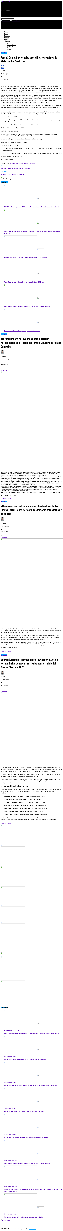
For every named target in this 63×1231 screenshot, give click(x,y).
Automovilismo (11, 45)
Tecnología (10, 48)
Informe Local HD (9, 6)
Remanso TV (7, 4)
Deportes (6, 40)
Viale (34, 163)
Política (6, 34)
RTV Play (6, 7)
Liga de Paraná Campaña (25, 163)
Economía (10, 46)
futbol (16, 163)
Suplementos (7, 42)
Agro (8, 43)
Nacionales (6, 38)
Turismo (9, 49)
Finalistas (12, 163)
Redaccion (4, 370)
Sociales (6, 32)
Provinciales (7, 36)
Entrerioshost (32, 1229)
